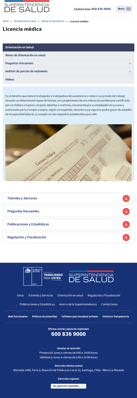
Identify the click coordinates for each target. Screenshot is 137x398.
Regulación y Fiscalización (26, 237)
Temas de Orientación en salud (25, 55)
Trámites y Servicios (22, 198)
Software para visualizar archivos (80, 316)
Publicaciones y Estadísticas (28, 224)
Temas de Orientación (53, 21)
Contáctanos (109, 304)
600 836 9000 (101, 9)
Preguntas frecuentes (19, 63)
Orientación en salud (70, 295)
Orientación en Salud (25, 21)
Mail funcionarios (18, 316)
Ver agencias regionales (66, 386)
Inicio (6, 21)
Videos (9, 79)
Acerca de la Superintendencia (78, 304)
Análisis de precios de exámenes (26, 71)
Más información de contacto (68, 339)
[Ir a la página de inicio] (26, 6)
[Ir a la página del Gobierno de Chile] (43, 276)
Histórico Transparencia (116, 316)
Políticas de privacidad (44, 316)
